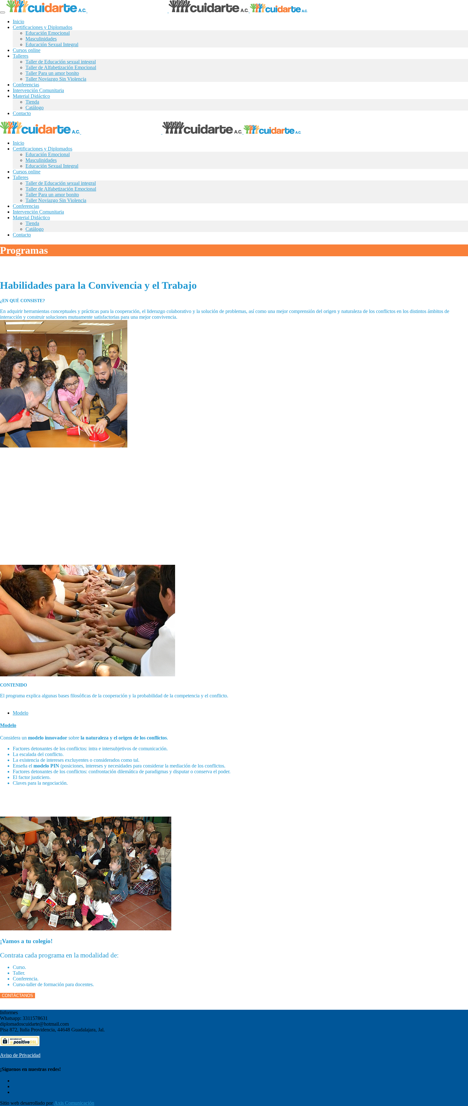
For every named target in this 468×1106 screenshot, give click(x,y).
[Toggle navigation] (2, 12)
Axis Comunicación (74, 1103)
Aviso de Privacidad (20, 1055)
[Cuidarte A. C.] (157, 10)
